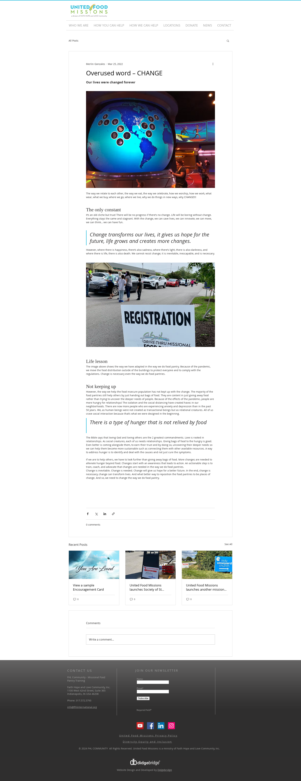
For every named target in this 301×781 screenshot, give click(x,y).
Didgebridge (164, 770)
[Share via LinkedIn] (104, 513)
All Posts (73, 40)
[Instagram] (171, 725)
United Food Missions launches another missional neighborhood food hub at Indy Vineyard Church (206, 587)
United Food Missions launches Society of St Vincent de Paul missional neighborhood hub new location (149, 587)
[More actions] (213, 64)
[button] (228, 40)
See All (228, 544)
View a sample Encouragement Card (88, 587)
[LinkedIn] (160, 725)
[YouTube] (140, 725)
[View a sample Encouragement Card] (94, 565)
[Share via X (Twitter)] (96, 513)
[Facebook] (150, 725)
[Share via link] (113, 513)
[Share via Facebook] (87, 513)
